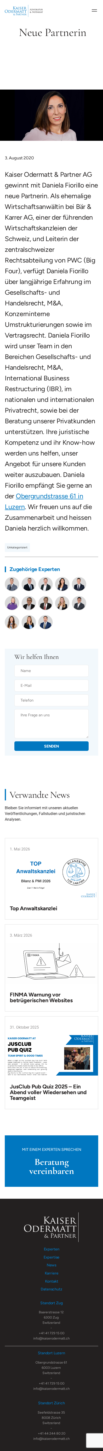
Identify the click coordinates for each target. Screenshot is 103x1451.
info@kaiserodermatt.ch (51, 1338)
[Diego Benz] (45, 584)
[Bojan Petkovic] (79, 603)
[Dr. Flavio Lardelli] (79, 584)
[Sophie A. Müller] (12, 622)
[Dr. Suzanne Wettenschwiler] (12, 603)
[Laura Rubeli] (62, 603)
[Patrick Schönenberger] (45, 622)
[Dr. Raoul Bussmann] (29, 603)
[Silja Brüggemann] (29, 622)
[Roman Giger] (45, 603)
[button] (94, 10)
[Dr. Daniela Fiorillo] (62, 584)
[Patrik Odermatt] (29, 584)
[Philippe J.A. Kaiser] (12, 584)
